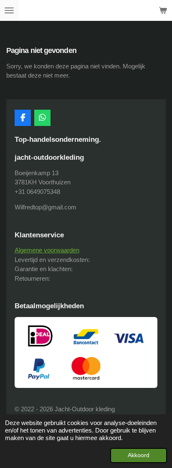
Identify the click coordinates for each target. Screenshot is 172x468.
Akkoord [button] (138, 455)
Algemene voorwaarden (47, 250)
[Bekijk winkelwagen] (163, 10)
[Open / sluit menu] (9, 10)
